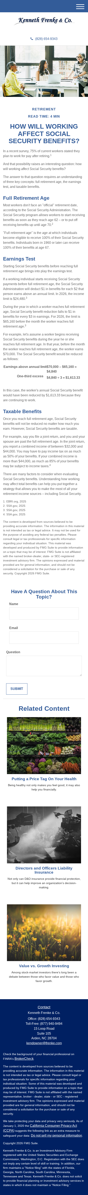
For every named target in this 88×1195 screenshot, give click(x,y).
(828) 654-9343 (46, 39)
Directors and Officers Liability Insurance (44, 870)
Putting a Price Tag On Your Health (44, 779)
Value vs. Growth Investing (44, 966)
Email (13, 628)
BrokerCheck (24, 1058)
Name (13, 604)
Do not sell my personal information (56, 1135)
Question (13, 652)
